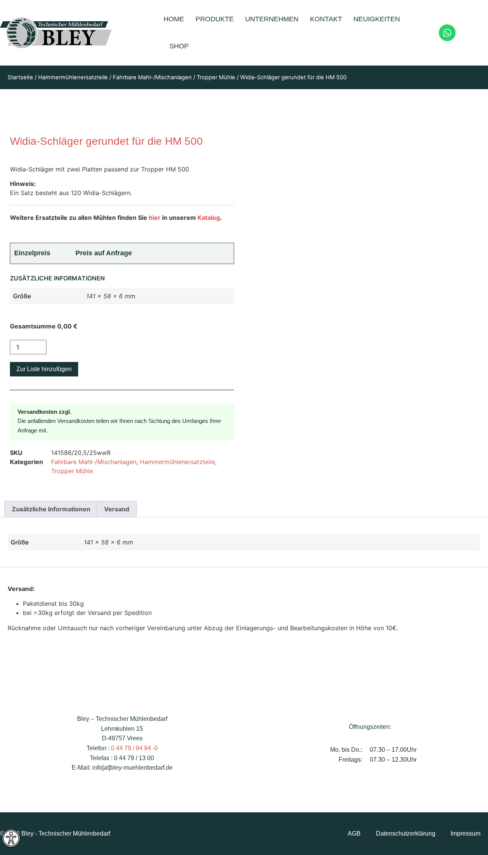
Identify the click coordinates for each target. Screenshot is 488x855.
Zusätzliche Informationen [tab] (51, 509)
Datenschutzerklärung (405, 833)
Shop (179, 46)
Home (174, 19)
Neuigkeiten (376, 19)
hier (155, 217)
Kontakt (326, 19)
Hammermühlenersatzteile (73, 77)
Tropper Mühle (216, 77)
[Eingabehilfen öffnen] (11, 838)
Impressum (465, 833)
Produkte (215, 19)
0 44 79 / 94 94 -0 (134, 748)
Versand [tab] (116, 509)
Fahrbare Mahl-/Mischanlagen (152, 77)
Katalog (208, 217)
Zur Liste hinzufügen (44, 369)
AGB (354, 833)
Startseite (20, 77)
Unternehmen (272, 19)
